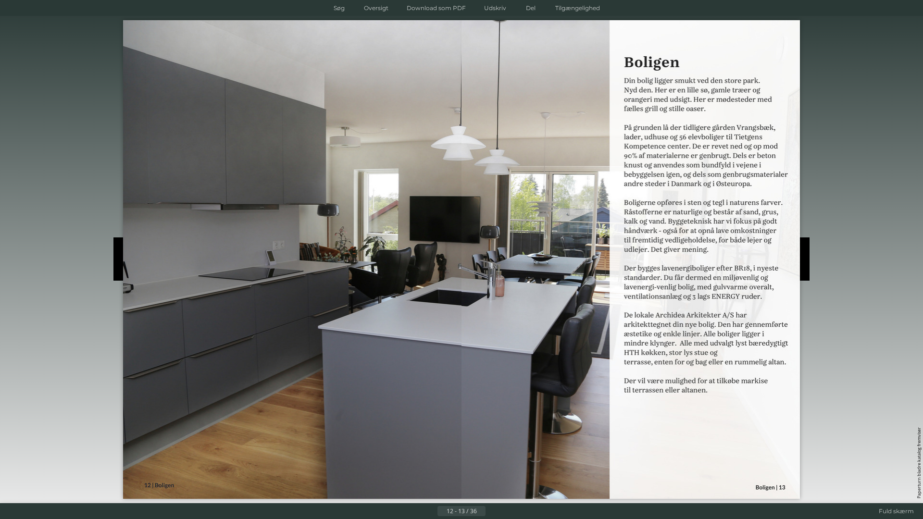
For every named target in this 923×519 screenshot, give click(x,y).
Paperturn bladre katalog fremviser (919, 462)
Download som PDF (436, 8)
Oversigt (376, 8)
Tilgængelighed (577, 8)
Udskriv (495, 8)
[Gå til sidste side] (508, 511)
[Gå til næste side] (493, 511)
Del (531, 8)
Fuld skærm (896, 511)
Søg (339, 8)
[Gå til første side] (414, 511)
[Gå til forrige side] (429, 511)
